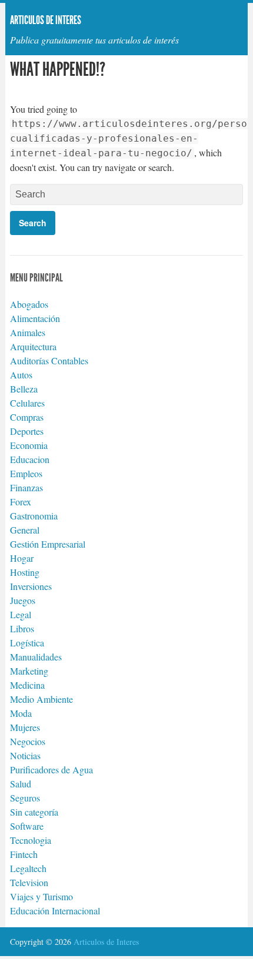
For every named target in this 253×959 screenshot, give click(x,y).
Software (27, 826)
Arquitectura (33, 346)
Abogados (29, 304)
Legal (20, 614)
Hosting (24, 572)
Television (29, 882)
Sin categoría (34, 812)
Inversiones (31, 586)
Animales (27, 332)
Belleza (24, 389)
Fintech (24, 854)
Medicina (27, 685)
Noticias (25, 755)
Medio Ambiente (41, 699)
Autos (21, 374)
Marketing (29, 671)
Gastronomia (34, 515)
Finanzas (26, 487)
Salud (20, 783)
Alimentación (35, 318)
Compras (27, 417)
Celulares (27, 403)
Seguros (25, 798)
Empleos (26, 473)
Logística (27, 642)
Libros (22, 628)
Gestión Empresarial (47, 544)
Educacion (29, 459)
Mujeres (25, 727)
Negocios (27, 741)
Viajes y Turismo (41, 896)
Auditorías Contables (49, 360)
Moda (21, 713)
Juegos (22, 600)
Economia (29, 445)
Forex (20, 501)
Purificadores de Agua (51, 769)
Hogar (22, 558)
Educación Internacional (55, 910)
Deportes (27, 431)
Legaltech (28, 868)
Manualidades (36, 656)
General (24, 530)
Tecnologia (30, 840)
